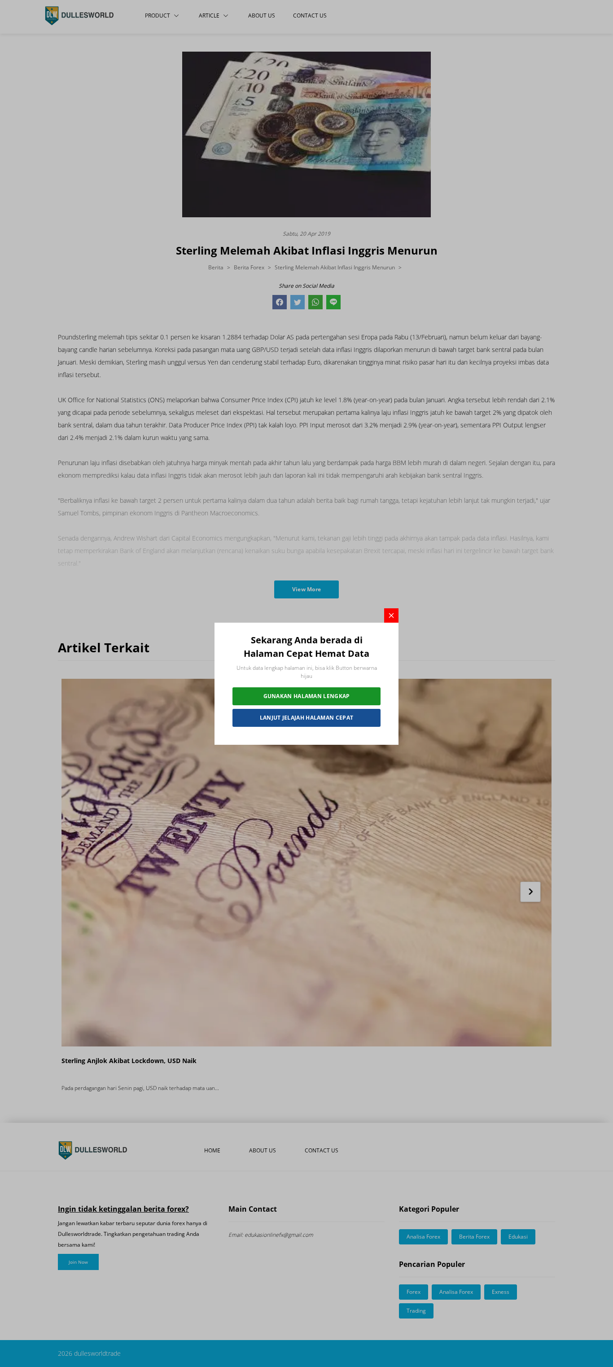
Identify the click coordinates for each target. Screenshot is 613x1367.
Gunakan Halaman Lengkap (306, 696)
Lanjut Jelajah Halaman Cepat (306, 717)
